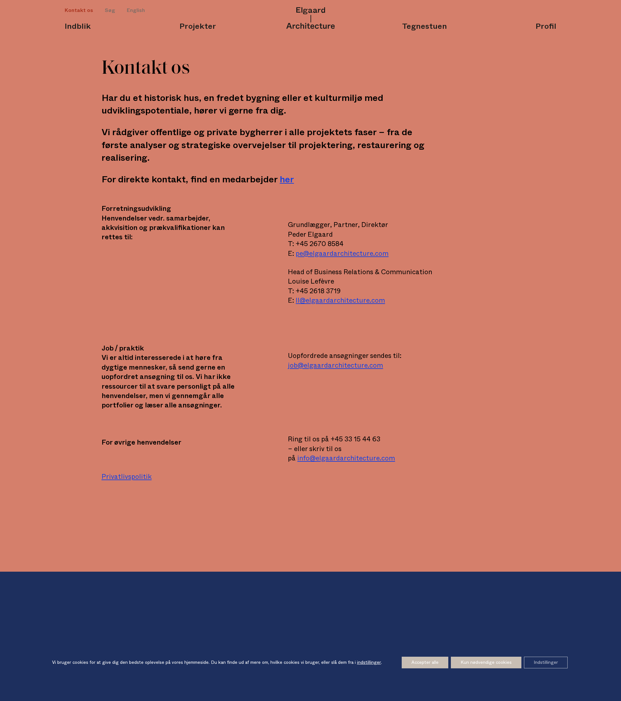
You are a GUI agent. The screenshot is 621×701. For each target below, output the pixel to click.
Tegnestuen (424, 26)
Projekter (198, 26)
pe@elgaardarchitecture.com (342, 253)
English (136, 10)
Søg (110, 10)
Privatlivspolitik (127, 476)
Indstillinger (546, 662)
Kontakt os (79, 10)
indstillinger (369, 662)
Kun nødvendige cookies (486, 662)
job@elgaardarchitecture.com (335, 365)
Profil (546, 26)
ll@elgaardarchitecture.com (340, 300)
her (287, 179)
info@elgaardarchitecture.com (346, 458)
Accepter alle (425, 662)
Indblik (78, 26)
